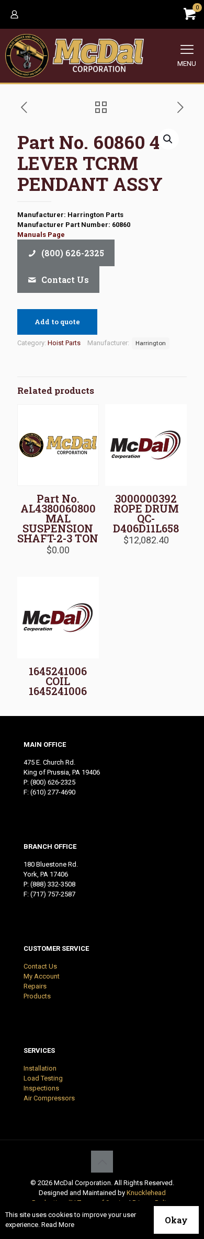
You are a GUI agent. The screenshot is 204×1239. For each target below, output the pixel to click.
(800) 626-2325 (52, 782)
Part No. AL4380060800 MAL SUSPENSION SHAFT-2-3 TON (57, 518)
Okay (176, 1219)
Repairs (35, 986)
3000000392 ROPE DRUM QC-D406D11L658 (146, 513)
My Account (42, 976)
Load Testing (43, 1078)
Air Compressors (49, 1098)
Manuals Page (41, 234)
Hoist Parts (64, 343)
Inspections (41, 1088)
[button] (168, 139)
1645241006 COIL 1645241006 (58, 681)
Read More (57, 1225)
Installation (40, 1068)
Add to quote (57, 321)
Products (37, 996)
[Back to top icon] (102, 1162)
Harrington (150, 343)
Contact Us (40, 966)
